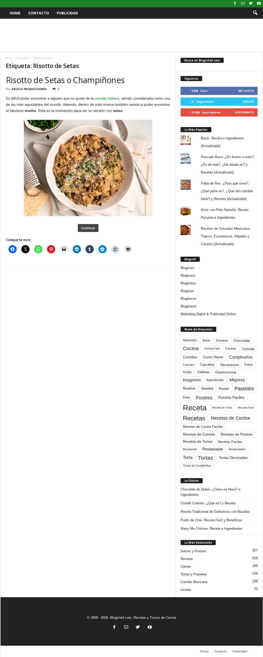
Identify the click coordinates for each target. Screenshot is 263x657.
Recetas (194, 418)
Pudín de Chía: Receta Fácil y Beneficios (211, 520)
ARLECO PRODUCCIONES (29, 89)
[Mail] (243, 3)
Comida (248, 349)
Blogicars (187, 268)
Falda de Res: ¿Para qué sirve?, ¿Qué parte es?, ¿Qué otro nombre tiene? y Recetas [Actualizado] (227, 191)
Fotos (249, 364)
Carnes (186, 566)
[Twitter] (251, 3)
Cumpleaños (240, 357)
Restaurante (212, 449)
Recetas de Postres (236, 434)
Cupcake (188, 364)
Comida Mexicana (194, 582)
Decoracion (229, 365)
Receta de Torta (222, 407)
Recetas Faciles (230, 442)
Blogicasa (188, 275)
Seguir (248, 101)
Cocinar (230, 348)
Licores (186, 590)
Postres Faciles (231, 397)
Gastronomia (225, 372)
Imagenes (192, 380)
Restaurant (190, 449)
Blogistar (187, 291)
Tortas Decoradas (233, 458)
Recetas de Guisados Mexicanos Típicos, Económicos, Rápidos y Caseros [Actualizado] (225, 236)
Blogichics (188, 283)
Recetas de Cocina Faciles (203, 427)
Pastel (224, 389)
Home (15, 13)
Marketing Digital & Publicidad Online (208, 314)
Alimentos (190, 340)
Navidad (207, 388)
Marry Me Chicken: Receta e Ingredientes (211, 528)
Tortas (205, 458)
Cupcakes (207, 364)
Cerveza (222, 340)
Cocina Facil (212, 348)
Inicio (9, 58)
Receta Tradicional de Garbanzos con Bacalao (215, 512)
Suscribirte (244, 112)
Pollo (186, 397)
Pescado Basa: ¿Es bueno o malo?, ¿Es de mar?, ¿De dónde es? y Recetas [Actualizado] (228, 164)
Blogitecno (188, 299)
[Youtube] (259, 3)
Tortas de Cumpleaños (197, 465)
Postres (204, 397)
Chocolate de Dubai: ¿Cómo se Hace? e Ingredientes (210, 492)
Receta (194, 407)
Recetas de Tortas (197, 441)
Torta (187, 457)
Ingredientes (215, 380)
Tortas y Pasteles (194, 574)
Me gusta (246, 91)
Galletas (203, 372)
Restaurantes (237, 449)
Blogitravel (188, 306)
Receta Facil (245, 407)
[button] (255, 13)
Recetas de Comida (199, 434)
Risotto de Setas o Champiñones (65, 79)
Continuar (88, 228)
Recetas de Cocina (230, 418)
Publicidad (67, 13)
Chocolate (241, 341)
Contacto (38, 13)
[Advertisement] (131, 35)
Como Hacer (213, 357)
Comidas (190, 357)
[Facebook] (235, 3)
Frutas (187, 372)
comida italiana (107, 98)
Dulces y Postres (193, 551)
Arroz (206, 340)
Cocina (191, 348)
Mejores (237, 380)
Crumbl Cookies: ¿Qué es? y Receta (208, 503)
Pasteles (244, 388)
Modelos (189, 388)
